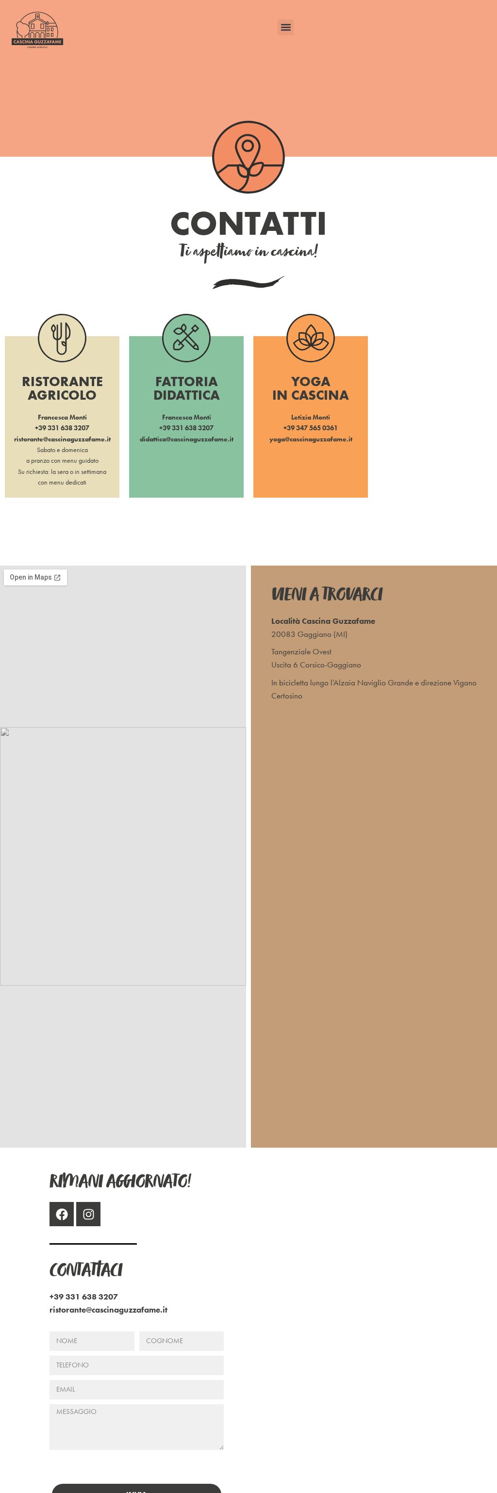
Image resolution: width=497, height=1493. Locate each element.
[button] (286, 27)
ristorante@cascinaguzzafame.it (62, 439)
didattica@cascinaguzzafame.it (186, 439)
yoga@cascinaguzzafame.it (310, 439)
